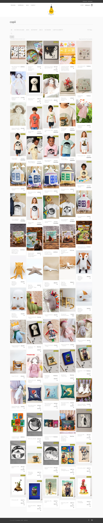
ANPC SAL (26, 520)
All (11, 30)
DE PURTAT (34, 30)
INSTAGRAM (90, 1)
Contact (33, 5)
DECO (41, 30)
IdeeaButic (18, 520)
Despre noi (21, 5)
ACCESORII (48, 30)
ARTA (27, 30)
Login (82, 5)
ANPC (22, 520)
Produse (13, 5)
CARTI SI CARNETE (58, 30)
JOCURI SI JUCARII (19, 30)
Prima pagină (13, 38)
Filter (90, 30)
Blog (27, 5)
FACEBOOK (85, 1)
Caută (12, 36)
